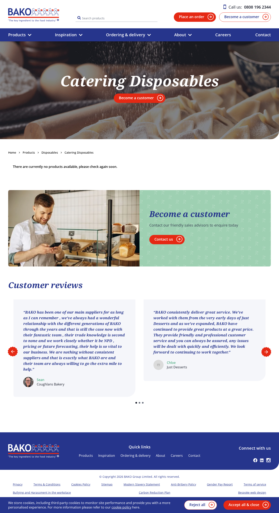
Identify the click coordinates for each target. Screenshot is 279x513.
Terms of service (255, 484)
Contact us (163, 239)
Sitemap (107, 484)
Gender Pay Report (220, 484)
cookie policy (121, 507)
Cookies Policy (80, 484)
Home (12, 152)
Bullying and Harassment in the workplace (42, 492)
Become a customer (241, 16)
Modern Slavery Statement (142, 484)
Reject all (197, 504)
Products (17, 34)
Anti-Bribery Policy (183, 484)
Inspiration (66, 34)
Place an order (191, 16)
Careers (223, 34)
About (180, 34)
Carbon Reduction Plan (154, 492)
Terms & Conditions (46, 484)
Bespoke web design (252, 492)
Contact (263, 34)
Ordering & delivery (125, 34)
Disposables (49, 152)
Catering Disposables (79, 152)
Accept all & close (244, 504)
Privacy (17, 484)
